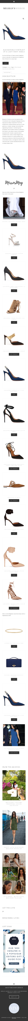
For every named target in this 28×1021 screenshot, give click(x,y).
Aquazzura (5, 69)
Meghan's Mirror (14, 8)
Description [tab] (7, 72)
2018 (15, 67)
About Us (13, 996)
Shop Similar (14, 752)
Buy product (14, 354)
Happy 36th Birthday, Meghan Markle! (14, 848)
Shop (5, 63)
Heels (9, 67)
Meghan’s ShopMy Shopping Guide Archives (14, 804)
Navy (13, 69)
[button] (23, 18)
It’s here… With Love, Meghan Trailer (14, 897)
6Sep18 (19, 67)
